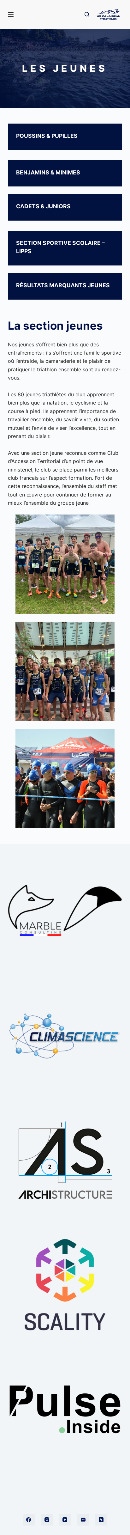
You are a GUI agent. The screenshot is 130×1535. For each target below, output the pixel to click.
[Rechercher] (87, 14)
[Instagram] (47, 1520)
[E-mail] (83, 1520)
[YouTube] (65, 1520)
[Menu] (11, 14)
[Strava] (101, 1520)
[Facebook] (29, 1520)
